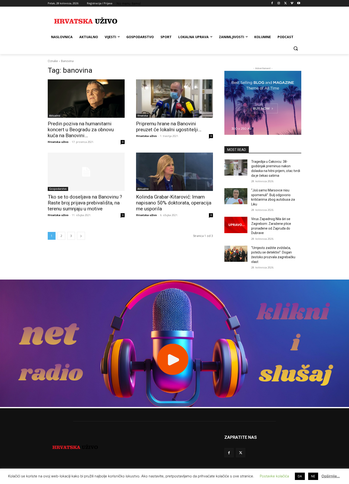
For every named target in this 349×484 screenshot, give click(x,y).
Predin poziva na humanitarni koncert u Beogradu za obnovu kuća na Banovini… (81, 129)
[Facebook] (272, 3)
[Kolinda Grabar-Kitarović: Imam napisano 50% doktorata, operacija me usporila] (174, 172)
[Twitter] (285, 3)
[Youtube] (298, 3)
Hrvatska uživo (58, 142)
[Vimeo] (292, 3)
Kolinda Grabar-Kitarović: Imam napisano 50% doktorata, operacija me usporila (173, 203)
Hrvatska (142, 115)
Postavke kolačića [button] (274, 476)
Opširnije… (330, 476)
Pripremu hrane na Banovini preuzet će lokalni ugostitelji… (168, 126)
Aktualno (54, 115)
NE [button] (313, 476)
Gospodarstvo (58, 188)
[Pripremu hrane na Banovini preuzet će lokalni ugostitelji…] (174, 98)
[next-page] (81, 236)
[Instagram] (279, 3)
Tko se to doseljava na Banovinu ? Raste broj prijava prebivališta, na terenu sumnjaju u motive (85, 203)
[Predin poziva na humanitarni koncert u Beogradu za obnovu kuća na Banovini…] (86, 98)
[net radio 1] (174, 406)
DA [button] (300, 476)
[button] (295, 48)
